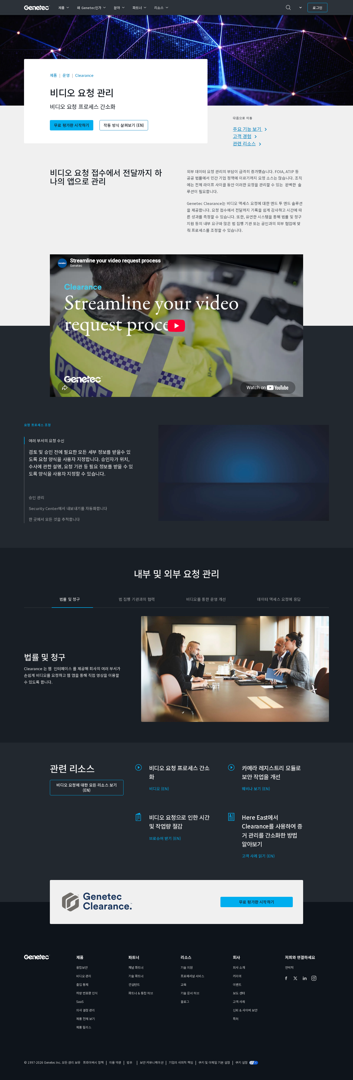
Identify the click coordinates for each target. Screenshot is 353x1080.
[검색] (288, 7)
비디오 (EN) (159, 788)
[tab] (81, 463)
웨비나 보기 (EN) (256, 788)
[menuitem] (63, 7)
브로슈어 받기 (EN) (165, 838)
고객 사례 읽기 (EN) (258, 856)
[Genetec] (37, 7)
